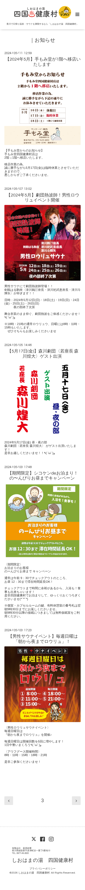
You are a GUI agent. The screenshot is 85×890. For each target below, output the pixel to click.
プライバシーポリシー (42, 868)
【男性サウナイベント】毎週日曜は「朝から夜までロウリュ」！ (43, 639)
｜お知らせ (42, 40)
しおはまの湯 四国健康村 (42, 860)
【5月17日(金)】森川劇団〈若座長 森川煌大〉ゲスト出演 (42, 353)
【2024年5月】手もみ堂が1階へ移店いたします (43, 61)
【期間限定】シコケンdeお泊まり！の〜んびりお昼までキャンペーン (43, 475)
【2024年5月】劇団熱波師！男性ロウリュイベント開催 (42, 197)
